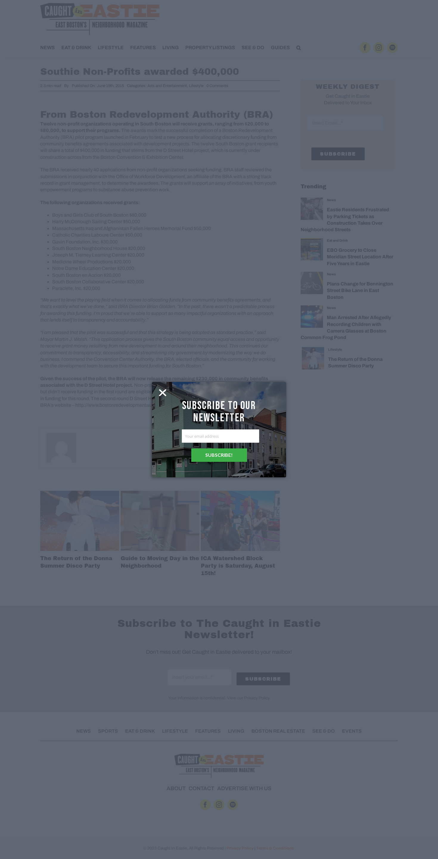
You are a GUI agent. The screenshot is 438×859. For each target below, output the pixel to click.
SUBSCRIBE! (219, 455)
